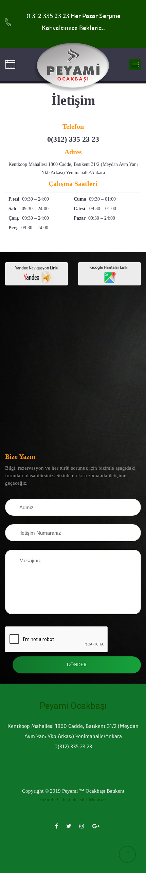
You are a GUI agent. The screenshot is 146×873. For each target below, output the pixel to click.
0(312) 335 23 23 (73, 139)
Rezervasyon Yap (12, 64)
